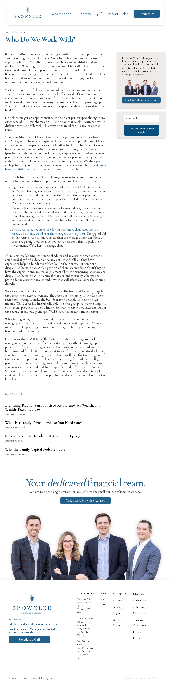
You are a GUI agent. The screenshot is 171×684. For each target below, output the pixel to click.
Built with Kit (85, 366)
